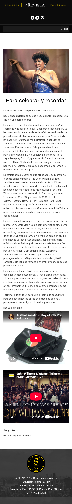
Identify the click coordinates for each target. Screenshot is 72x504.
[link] (32, 18)
